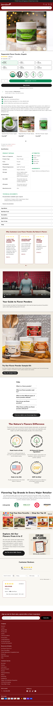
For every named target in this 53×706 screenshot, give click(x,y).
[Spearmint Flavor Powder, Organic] (9, 124)
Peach (38, 528)
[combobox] (26, 7)
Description (4, 215)
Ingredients (4, 208)
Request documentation (8, 203)
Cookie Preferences (5, 639)
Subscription (4, 667)
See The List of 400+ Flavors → (13, 553)
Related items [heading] (5, 114)
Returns (2, 674)
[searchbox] (7, 576)
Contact (2, 628)
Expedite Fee (4, 678)
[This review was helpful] (19, 594)
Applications (4, 218)
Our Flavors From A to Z (6, 648)
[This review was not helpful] (22, 594)
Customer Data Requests (6, 643)
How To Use (4, 221)
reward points (9, 145)
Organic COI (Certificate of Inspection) (9, 680)
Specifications (4, 149)
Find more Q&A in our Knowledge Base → (26, 415)
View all (50, 514)
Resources (3, 654)
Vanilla (16, 528)
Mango (50, 528)
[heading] (6, 4)
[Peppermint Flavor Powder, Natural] (26, 124)
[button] (48, 4)
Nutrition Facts (5, 211)
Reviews (3, 671)
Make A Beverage (5, 656)
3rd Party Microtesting (6, 682)
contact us (13, 144)
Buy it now (26, 85)
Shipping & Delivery (5, 672)
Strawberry (5, 528)
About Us (3, 626)
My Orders (3, 663)
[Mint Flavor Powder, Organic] (43, 124)
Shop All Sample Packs (10, 373)
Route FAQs (3, 676)
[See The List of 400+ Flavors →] (39, 544)
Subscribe (46, 618)
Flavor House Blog (5, 650)
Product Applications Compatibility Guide (10, 652)
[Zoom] (44, 49)
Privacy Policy (4, 637)
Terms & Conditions (5, 635)
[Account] (46, 4)
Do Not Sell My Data (5, 641)
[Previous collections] (2, 522)
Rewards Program (5, 669)
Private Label (4, 631)
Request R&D (4, 630)
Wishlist (3, 665)
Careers (3, 633)
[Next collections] (51, 522)
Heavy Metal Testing (5, 684)
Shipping (22, 88)
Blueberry (28, 528)
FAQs (2, 224)
